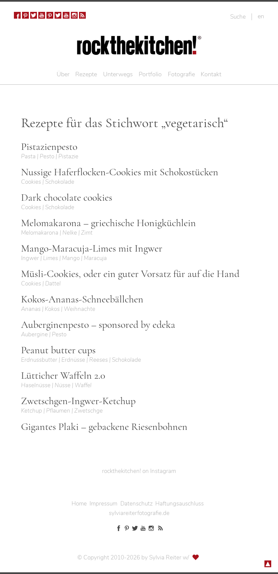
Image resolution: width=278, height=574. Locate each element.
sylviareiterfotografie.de (139, 513)
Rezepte (86, 74)
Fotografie (181, 74)
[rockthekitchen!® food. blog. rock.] (139, 50)
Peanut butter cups (58, 350)
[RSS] (82, 15)
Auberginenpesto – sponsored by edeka (98, 325)
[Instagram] (74, 15)
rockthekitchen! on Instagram (139, 471)
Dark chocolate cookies (66, 198)
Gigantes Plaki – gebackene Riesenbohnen (104, 427)
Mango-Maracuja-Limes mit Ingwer (91, 248)
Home (79, 504)
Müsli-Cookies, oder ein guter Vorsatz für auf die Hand (130, 274)
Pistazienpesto (49, 147)
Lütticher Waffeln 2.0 (63, 376)
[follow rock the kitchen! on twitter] (33, 15)
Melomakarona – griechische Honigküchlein (108, 223)
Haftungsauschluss (179, 504)
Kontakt (211, 74)
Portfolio (150, 74)
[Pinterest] (25, 15)
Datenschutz (136, 504)
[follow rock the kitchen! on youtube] (41, 15)
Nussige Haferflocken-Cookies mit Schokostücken (119, 172)
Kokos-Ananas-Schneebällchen (82, 299)
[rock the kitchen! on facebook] (17, 15)
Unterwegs (118, 74)
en (261, 16)
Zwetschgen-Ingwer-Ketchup (78, 401)
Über (63, 74)
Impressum (103, 504)
